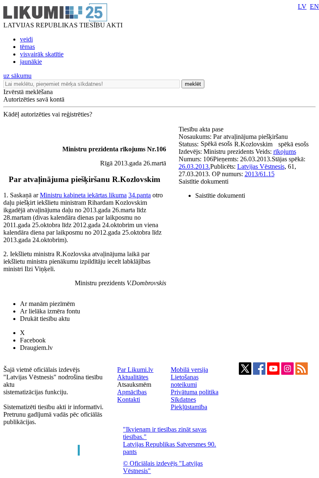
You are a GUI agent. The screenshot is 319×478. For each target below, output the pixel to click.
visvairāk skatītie (42, 54)
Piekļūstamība (189, 406)
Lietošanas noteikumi (185, 381)
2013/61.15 (260, 173)
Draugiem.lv (36, 347)
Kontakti (128, 399)
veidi (26, 39)
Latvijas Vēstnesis (261, 166)
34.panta (139, 195)
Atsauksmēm (134, 384)
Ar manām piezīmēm (47, 303)
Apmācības (132, 392)
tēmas (27, 46)
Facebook (33, 340)
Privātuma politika (194, 392)
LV (302, 6)
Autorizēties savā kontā (33, 99)
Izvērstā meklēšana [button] (28, 91)
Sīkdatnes (183, 399)
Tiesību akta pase (202, 129)
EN (314, 6)
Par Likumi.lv (135, 369)
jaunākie (31, 61)
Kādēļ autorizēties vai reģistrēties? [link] (47, 114)
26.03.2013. (194, 166)
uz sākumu (17, 75)
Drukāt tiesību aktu (45, 318)
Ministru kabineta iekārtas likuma (83, 195)
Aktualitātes (132, 377)
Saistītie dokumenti (203, 181)
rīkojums (284, 151)
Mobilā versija (189, 369)
